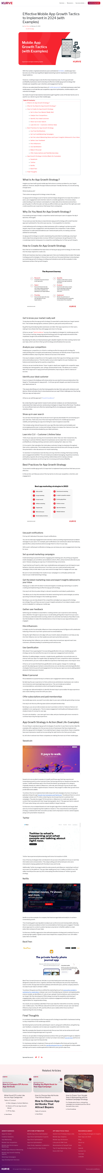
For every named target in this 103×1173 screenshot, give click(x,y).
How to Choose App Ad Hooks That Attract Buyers (47, 1096)
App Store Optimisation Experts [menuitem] (37, 1137)
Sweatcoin (33, 159)
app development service (54, 1045)
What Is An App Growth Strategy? (38, 103)
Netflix (32, 165)
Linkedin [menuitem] (81, 1156)
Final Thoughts (32, 172)
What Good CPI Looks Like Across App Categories (14, 1096)
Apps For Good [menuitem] (6, 1134)
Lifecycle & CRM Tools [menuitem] (60, 1142)
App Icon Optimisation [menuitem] (34, 1142)
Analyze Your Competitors (38, 115)
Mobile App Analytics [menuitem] (60, 1137)
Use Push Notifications (37, 131)
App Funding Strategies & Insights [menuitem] (89, 1134)
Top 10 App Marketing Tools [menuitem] (62, 1148)
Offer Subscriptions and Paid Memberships (44, 153)
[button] (62, 3)
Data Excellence (38, 332)
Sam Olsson (27, 26)
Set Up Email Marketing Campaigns (42, 134)
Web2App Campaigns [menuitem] (9, 1157)
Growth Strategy (30, 28)
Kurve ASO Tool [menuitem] (58, 1151)
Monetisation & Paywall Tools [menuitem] (62, 1145)
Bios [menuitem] (79, 1145)
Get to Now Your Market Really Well (42, 112)
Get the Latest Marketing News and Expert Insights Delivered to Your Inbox (55, 137)
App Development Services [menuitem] (10, 1160)
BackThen (33, 168)
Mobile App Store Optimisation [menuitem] (37, 1134)
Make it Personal (35, 150)
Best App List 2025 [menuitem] (84, 1137)
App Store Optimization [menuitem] (35, 1139)
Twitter (32, 162)
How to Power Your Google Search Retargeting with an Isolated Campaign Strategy (77, 1097)
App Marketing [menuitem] (7, 1139)
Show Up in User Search (38, 121)
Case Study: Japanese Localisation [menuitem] (38, 1145)
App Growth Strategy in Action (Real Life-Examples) (44, 156)
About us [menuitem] (81, 1142)
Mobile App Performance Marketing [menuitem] (10, 1146)
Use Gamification (35, 146)
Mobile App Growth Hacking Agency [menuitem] (11, 1153)
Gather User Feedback (37, 140)
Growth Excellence (48, 398)
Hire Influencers (35, 143)
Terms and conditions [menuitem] (93, 1169)
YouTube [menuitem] (81, 1154)
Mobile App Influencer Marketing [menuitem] (12, 1149)
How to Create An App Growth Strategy (40, 109)
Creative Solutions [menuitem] (8, 1137)
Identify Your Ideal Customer (39, 118)
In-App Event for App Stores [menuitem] (36, 1148)
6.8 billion (61, 71)
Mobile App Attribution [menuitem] (60, 1139)
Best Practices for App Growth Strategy (40, 128)
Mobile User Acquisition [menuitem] (9, 1142)
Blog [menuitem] (79, 1139)
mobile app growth (55, 87)
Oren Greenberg (71, 1109)
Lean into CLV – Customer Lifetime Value (43, 125)
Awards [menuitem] (80, 1148)
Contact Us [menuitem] (82, 1151)
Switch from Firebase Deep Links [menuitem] (63, 1134)
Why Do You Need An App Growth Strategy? (41, 106)
